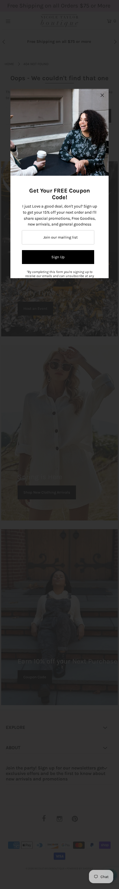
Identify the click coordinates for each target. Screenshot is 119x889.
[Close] (102, 95)
